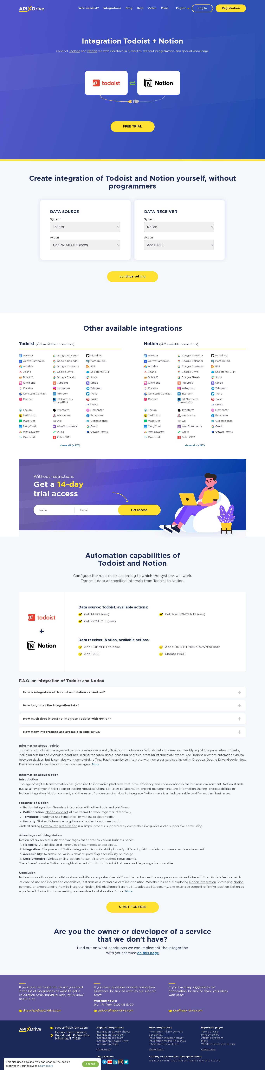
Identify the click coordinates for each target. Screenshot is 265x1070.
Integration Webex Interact (166, 1038)
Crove (94, 405)
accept (90, 1064)
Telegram (96, 388)
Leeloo (27, 410)
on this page (148, 953)
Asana (27, 372)
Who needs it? (88, 8)
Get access (139, 510)
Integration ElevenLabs (163, 1044)
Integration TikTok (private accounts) (166, 1033)
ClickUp (28, 388)
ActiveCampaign (34, 361)
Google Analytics (68, 356)
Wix (59, 421)
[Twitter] (126, 1061)
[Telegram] (104, 1062)
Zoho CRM (63, 437)
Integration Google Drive (112, 1041)
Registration (231, 8)
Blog (129, 8)
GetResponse (99, 421)
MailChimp (29, 416)
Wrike (60, 432)
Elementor (97, 410)
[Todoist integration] (106, 83)
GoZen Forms (99, 432)
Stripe (94, 383)
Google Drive (65, 372)
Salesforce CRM (100, 372)
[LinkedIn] (115, 1061)
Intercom (62, 394)
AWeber (28, 356)
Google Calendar (67, 361)
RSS (92, 367)
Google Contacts (68, 367)
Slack (93, 377)
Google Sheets (66, 377)
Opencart (29, 437)
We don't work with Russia (218, 1044)
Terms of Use (209, 1032)
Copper (28, 399)
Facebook (96, 416)
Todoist (74, 51)
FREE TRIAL (132, 126)
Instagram (63, 388)
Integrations (112, 8)
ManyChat (29, 426)
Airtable (28, 367)
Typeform (63, 410)
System (55, 219)
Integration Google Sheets (113, 1032)
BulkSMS (28, 377)
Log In (202, 8)
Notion (92, 51)
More (95, 764)
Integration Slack (107, 1044)
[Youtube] (109, 1061)
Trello (93, 394)
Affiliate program (212, 1038)
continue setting (132, 276)
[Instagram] (120, 1061)
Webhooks (63, 416)
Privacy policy (210, 1035)
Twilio (94, 399)
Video (152, 8)
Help (140, 8)
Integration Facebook (110, 1035)
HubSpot (62, 383)
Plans (164, 8)
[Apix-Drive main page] (31, 9)
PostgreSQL (98, 361)
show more (104, 1050)
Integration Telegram (110, 1038)
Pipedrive (96, 356)
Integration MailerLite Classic (167, 1041)
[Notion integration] (158, 83)
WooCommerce (67, 426)
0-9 (218, 1061)
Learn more (45, 1066)
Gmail (94, 426)
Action (54, 238)
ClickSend (29, 383)
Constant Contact (35, 394)
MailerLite (29, 421)
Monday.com (31, 432)
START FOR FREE (132, 907)
